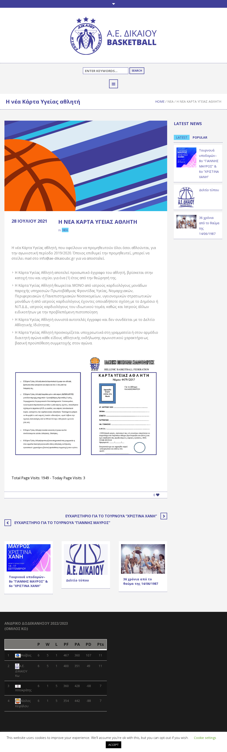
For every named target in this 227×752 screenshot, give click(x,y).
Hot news (17, 561)
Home (159, 101)
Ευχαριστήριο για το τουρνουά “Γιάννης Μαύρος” (62, 522)
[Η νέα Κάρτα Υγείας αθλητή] (85, 165)
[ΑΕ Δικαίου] (113, 36)
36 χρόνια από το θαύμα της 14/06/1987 (140, 581)
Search (137, 71)
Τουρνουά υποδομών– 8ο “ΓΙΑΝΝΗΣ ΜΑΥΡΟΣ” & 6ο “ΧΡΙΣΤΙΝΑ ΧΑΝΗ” (28, 581)
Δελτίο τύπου (77, 580)
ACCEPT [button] (113, 745)
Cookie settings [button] (205, 738)
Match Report (20, 567)
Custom (16, 555)
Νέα (170, 101)
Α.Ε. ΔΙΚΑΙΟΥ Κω (21, 671)
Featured (31, 555)
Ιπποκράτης (23, 690)
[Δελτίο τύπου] (186, 197)
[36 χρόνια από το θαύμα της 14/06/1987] (143, 558)
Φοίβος (26, 655)
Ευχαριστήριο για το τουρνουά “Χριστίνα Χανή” (111, 516)
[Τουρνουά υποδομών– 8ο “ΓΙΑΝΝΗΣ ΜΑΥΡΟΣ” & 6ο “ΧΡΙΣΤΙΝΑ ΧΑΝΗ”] (186, 157)
